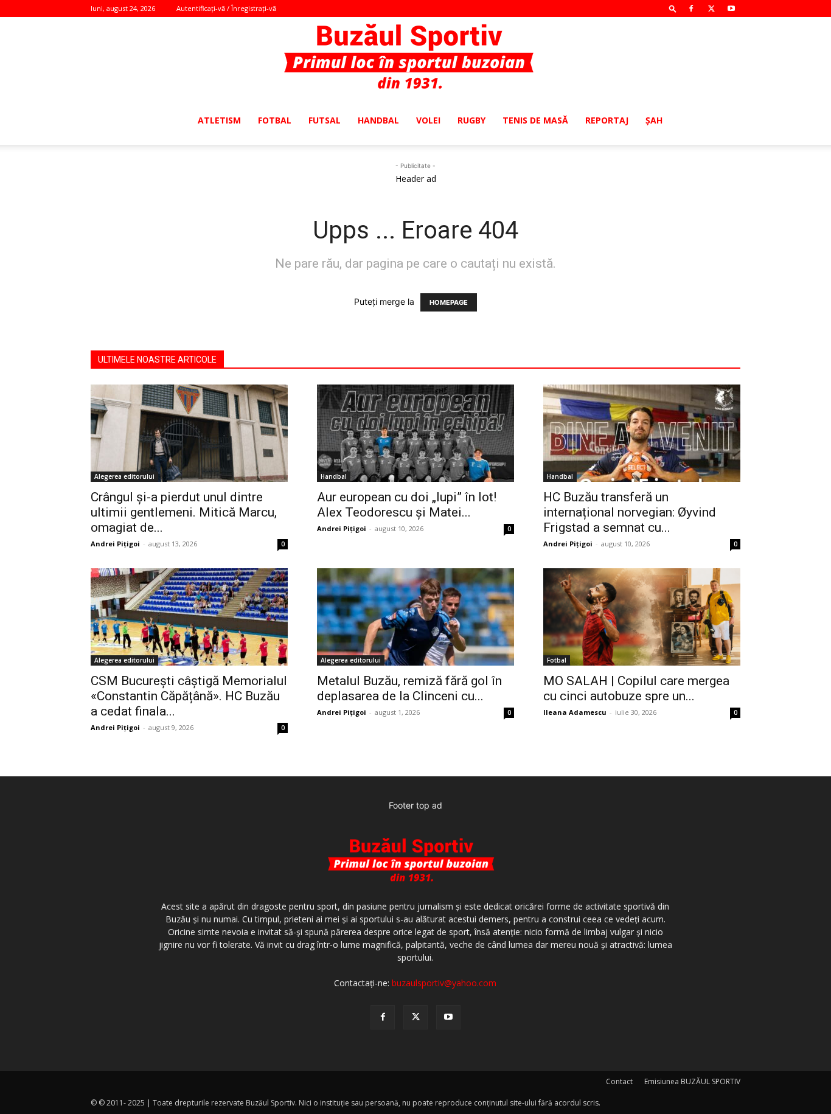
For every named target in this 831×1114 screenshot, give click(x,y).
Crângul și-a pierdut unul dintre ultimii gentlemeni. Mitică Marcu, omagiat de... (184, 512)
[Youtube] (731, 8)
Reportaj (606, 120)
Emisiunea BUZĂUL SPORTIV (692, 1081)
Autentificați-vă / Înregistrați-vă (226, 8)
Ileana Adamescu (575, 712)
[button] (673, 8)
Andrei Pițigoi (115, 543)
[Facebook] (691, 8)
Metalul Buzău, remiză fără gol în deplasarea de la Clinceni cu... (409, 688)
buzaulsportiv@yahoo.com (444, 983)
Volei (428, 120)
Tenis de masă (535, 120)
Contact (619, 1081)
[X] (711, 8)
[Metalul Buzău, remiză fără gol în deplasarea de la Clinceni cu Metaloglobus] (415, 617)
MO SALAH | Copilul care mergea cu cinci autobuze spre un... (636, 688)
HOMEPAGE (448, 302)
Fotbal (274, 120)
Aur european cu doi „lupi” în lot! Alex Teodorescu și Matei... (406, 505)
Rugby (471, 120)
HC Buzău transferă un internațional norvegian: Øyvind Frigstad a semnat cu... (629, 512)
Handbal (378, 120)
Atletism (219, 120)
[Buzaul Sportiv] (415, 57)
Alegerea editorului (124, 476)
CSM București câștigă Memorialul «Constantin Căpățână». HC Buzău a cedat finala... (189, 696)
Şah (653, 120)
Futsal (324, 120)
